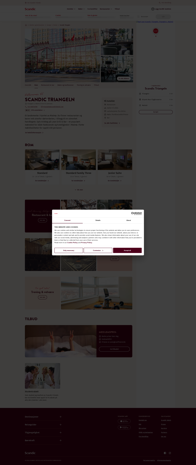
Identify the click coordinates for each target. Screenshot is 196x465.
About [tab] (128, 220)
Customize (97, 250)
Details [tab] (98, 220)
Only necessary (68, 250)
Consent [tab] (67, 220)
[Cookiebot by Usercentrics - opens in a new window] (133, 213)
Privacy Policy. (86, 242)
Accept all (127, 250)
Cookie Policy (72, 242)
